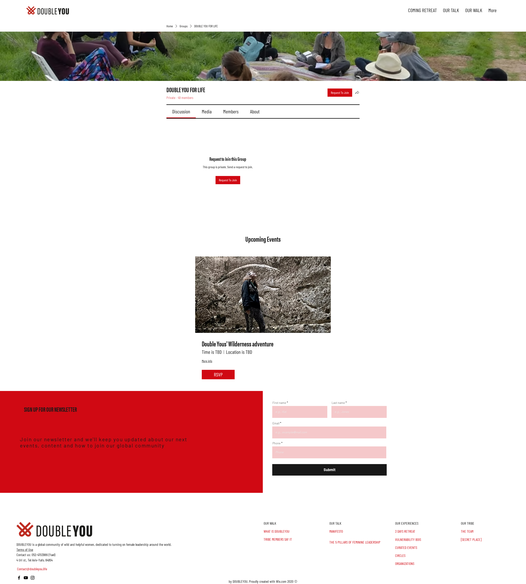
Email (275, 423)
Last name (338, 402)
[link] (181, 111)
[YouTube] (25, 577)
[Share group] (357, 92)
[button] (493, 523)
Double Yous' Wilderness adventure (237, 343)
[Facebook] (19, 577)
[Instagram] (32, 577)
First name (279, 402)
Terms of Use (24, 549)
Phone (276, 443)
